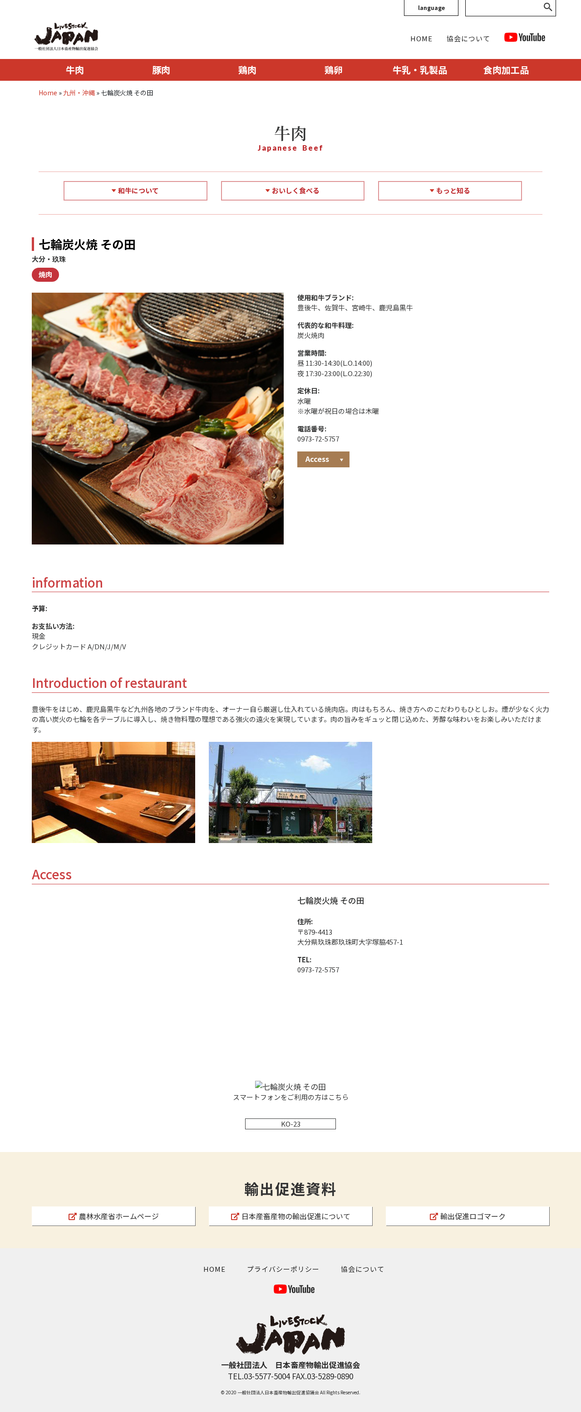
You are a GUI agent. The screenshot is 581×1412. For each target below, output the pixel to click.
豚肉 (161, 69)
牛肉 (75, 69)
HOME (421, 38)
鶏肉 (247, 69)
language (431, 7)
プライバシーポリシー (283, 1269)
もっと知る (453, 190)
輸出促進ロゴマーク (473, 1216)
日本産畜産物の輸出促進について (295, 1216)
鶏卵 (334, 69)
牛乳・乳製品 (420, 69)
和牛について (138, 190)
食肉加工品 (506, 69)
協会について (468, 38)
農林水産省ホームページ (119, 1216)
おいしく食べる (296, 190)
